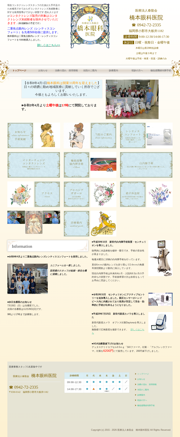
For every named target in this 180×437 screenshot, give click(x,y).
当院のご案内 (90, 70)
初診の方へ (137, 70)
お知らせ (42, 70)
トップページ (19, 70)
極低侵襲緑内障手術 (160, 70)
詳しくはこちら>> (48, 45)
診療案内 (113, 70)
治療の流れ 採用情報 (66, 70)
